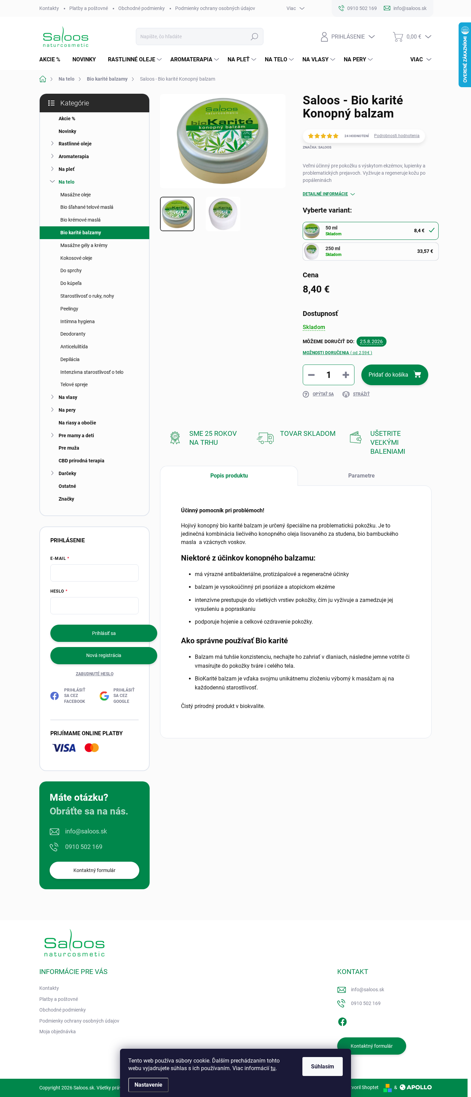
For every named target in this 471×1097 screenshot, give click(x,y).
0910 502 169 (83, 846)
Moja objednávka (57, 1031)
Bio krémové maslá (80, 220)
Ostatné (67, 486)
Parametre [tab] (361, 475)
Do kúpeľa (71, 283)
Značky (66, 499)
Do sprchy (71, 270)
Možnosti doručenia (337, 352)
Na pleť (66, 169)
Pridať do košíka (388, 374)
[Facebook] (342, 1020)
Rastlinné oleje (75, 143)
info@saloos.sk (86, 831)
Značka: (317, 147)
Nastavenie (148, 1084)
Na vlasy (68, 397)
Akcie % (67, 118)
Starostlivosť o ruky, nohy (87, 296)
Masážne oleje (75, 194)
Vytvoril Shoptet (361, 1087)
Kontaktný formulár (94, 870)
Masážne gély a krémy (84, 245)
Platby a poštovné (88, 8)
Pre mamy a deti (76, 435)
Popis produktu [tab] (229, 475)
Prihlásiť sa (104, 633)
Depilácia (70, 359)
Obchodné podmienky (141, 8)
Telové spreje (74, 384)
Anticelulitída (74, 346)
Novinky (67, 131)
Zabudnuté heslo (94, 673)
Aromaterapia (74, 156)
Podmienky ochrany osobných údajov (215, 8)
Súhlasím (322, 1066)
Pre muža (69, 448)
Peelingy (69, 308)
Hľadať (254, 36)
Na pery (67, 410)
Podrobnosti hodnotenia (397, 135)
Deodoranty (73, 334)
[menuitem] (52, 59)
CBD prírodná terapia (81, 460)
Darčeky (67, 473)
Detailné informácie (325, 194)
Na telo (66, 182)
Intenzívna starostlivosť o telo (91, 372)
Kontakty (49, 8)
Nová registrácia (103, 655)
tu (273, 1068)
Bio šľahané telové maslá (86, 207)
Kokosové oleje (76, 258)
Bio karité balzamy (80, 232)
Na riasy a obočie (77, 423)
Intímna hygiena (77, 321)
